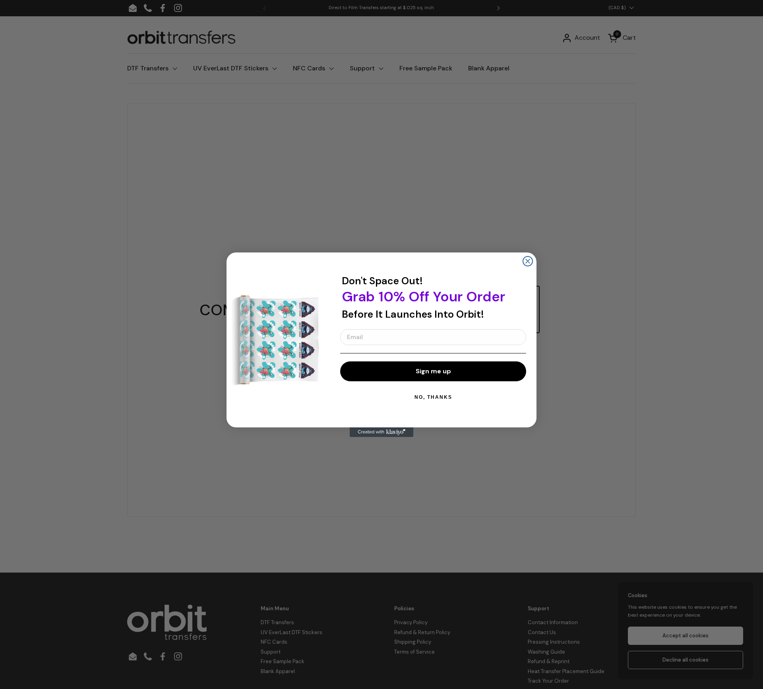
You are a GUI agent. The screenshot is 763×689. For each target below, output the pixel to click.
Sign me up (433, 371)
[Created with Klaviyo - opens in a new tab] (381, 432)
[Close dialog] (528, 261)
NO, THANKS (433, 397)
